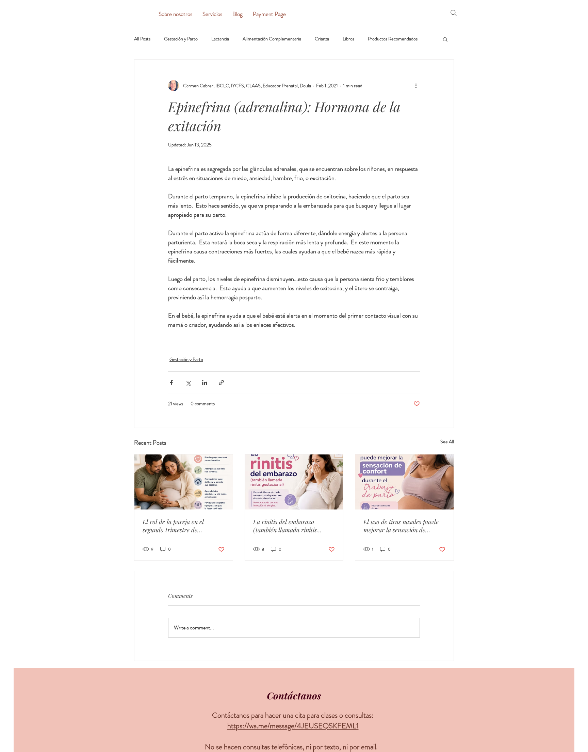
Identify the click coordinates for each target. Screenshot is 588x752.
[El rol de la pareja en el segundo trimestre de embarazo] (183, 481)
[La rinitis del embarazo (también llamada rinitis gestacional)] (294, 481)
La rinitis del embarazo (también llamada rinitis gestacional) (285, 526)
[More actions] (416, 86)
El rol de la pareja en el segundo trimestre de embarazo (173, 526)
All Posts (142, 39)
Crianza (322, 39)
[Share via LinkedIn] (204, 382)
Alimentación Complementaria (272, 39)
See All (447, 441)
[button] (445, 39)
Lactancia (220, 39)
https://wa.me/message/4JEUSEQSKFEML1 (293, 725)
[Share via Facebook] (171, 382)
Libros (348, 39)
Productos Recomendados (393, 39)
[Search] (453, 13)
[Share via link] (221, 382)
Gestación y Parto (181, 39)
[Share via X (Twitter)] (188, 382)
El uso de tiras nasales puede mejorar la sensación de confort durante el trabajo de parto (401, 526)
